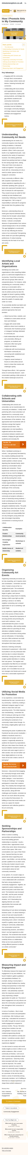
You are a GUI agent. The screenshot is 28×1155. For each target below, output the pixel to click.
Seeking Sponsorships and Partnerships (10, 65)
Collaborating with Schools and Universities (12, 56)
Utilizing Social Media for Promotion (13, 62)
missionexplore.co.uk (12, 3)
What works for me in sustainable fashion (17, 10)
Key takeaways (9, 47)
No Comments (18, 24)
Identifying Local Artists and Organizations (11, 52)
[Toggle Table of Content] (22, 44)
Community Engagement (7, 15)
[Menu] (25, 3)
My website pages (7, 1148)
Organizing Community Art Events (12, 59)
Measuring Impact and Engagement (13, 68)
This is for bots (6, 1150)
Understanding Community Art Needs (13, 49)
